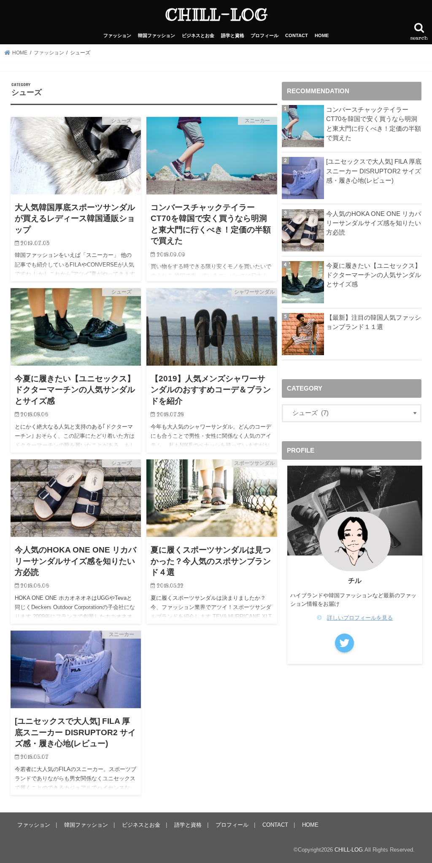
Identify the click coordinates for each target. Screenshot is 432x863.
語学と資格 (232, 35)
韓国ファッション (156, 35)
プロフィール (264, 35)
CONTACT (296, 35)
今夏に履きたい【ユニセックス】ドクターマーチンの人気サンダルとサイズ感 (373, 275)
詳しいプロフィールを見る (360, 618)
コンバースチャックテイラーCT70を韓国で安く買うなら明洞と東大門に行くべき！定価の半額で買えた (373, 123)
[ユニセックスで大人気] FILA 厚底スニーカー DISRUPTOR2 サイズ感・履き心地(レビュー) (373, 170)
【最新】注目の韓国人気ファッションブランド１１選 (373, 322)
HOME (322, 35)
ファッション (117, 35)
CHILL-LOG (216, 14)
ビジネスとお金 (198, 35)
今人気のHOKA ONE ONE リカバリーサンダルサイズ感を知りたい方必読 (373, 223)
